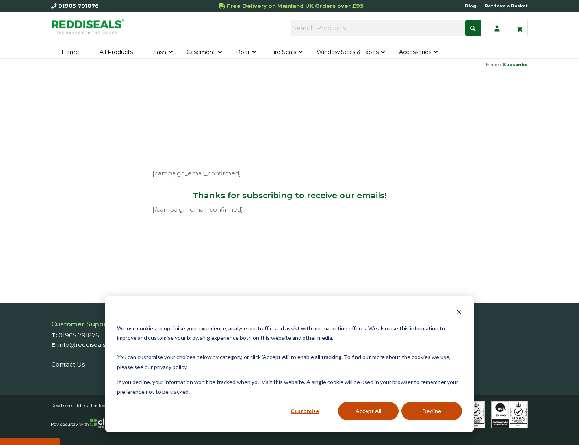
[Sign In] (497, 28)
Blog (471, 6)
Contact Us (68, 364)
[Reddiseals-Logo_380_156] (88, 30)
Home (492, 64)
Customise (305, 411)
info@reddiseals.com (89, 344)
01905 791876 (78, 6)
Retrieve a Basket (506, 6)
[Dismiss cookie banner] (459, 313)
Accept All (368, 411)
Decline (432, 411)
